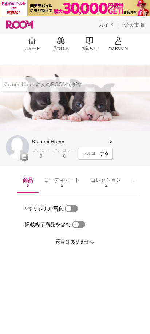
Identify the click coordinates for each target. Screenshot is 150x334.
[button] (17, 147)
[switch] (71, 208)
